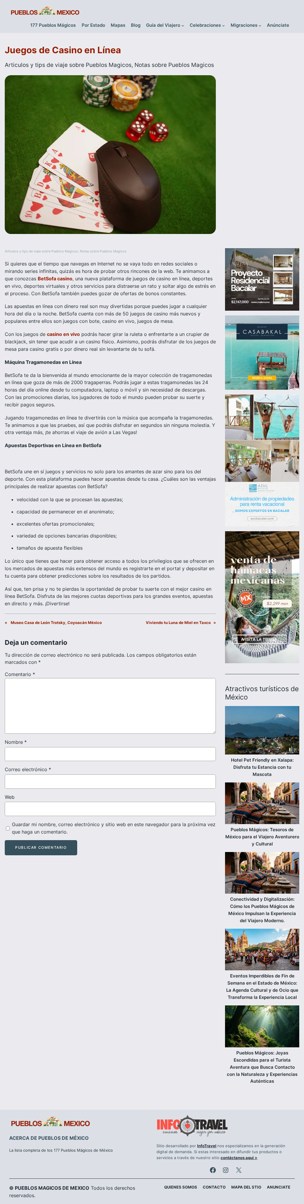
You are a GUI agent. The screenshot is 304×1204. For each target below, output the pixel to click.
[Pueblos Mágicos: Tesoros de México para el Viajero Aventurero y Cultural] (262, 804)
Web (10, 797)
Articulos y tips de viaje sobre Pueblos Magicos (68, 64)
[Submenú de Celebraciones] (223, 25)
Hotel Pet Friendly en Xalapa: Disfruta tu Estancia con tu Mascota (262, 767)
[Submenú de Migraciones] (260, 25)
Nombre (16, 742)
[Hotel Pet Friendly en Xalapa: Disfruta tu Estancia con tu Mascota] (262, 731)
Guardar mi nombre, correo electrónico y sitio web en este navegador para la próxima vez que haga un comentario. (114, 828)
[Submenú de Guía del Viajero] (182, 25)
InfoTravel (206, 1146)
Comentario (20, 674)
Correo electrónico (28, 769)
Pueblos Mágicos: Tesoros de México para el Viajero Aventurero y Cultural (262, 837)
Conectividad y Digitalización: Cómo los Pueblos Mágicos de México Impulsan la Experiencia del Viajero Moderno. (262, 909)
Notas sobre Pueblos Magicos (174, 64)
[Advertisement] (262, 143)
